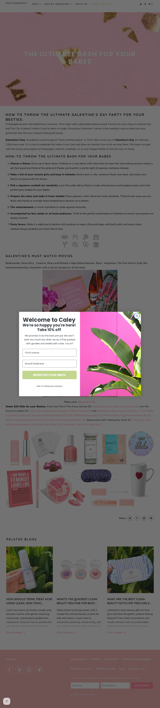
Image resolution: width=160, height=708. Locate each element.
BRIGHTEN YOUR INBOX (49, 375)
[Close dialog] (137, 316)
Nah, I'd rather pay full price (49, 386)
